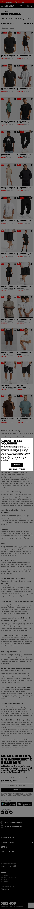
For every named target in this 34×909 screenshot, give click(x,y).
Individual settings (17, 469)
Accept (17, 465)
